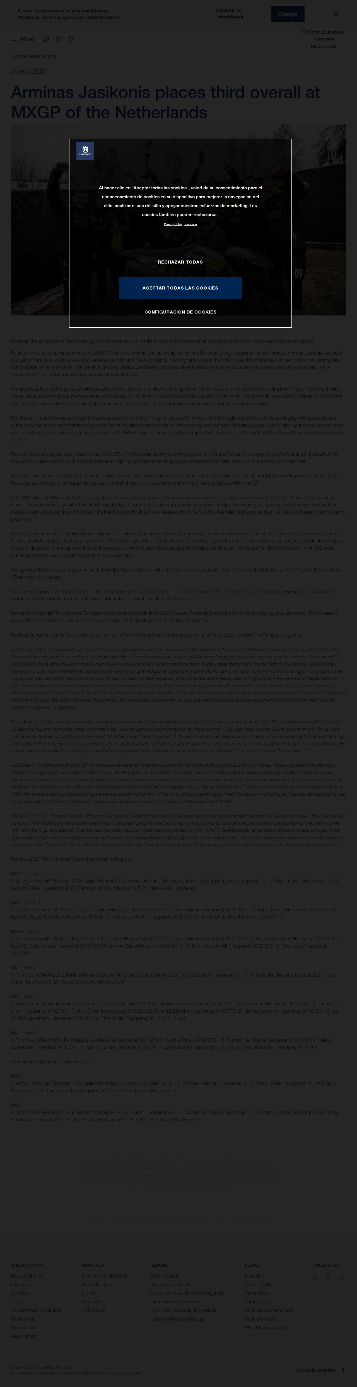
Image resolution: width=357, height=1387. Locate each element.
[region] (180, 233)
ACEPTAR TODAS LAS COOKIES (180, 287)
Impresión (190, 224)
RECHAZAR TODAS (180, 261)
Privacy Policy (173, 224)
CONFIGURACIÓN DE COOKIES (180, 311)
